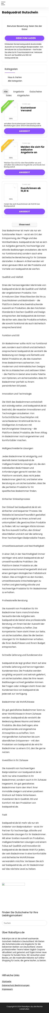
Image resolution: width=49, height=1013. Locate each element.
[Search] (45, 3)
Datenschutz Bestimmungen (16, 985)
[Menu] (3, 3)
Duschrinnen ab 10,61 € (31, 190)
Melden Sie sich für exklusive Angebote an (33, 149)
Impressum (7, 989)
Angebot (24, 131)
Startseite (6, 981)
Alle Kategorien (15, 80)
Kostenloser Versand (28, 109)
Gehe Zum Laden (25, 38)
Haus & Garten (15, 77)
